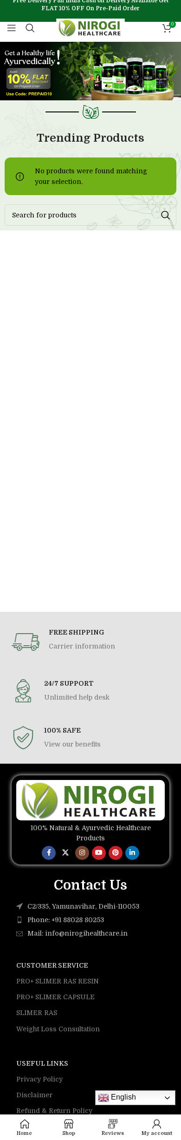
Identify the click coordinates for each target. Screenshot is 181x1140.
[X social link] (65, 853)
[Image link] (90, 799)
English (122, 1097)
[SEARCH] (165, 215)
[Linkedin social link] (132, 853)
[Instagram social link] (82, 853)
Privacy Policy (39, 1079)
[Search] (30, 28)
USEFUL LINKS (42, 1063)
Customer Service (52, 965)
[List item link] (90, 920)
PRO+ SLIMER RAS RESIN (57, 981)
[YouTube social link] (99, 853)
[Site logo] (90, 27)
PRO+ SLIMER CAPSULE (55, 997)
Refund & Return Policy (54, 1110)
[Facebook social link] (49, 853)
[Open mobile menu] (11, 28)
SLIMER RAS (36, 1012)
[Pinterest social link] (116, 853)
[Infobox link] (90, 642)
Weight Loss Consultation (58, 1029)
